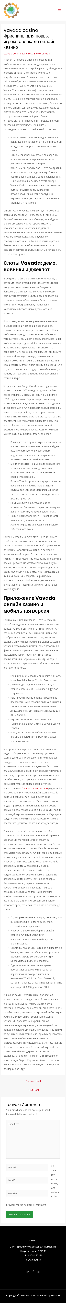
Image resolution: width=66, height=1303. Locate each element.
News (29, 53)
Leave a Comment (14, 53)
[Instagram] (38, 1272)
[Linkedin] (27, 1272)
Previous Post (33, 1081)
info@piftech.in (33, 1259)
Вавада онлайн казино (35, 788)
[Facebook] (33, 1272)
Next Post (33, 1090)
